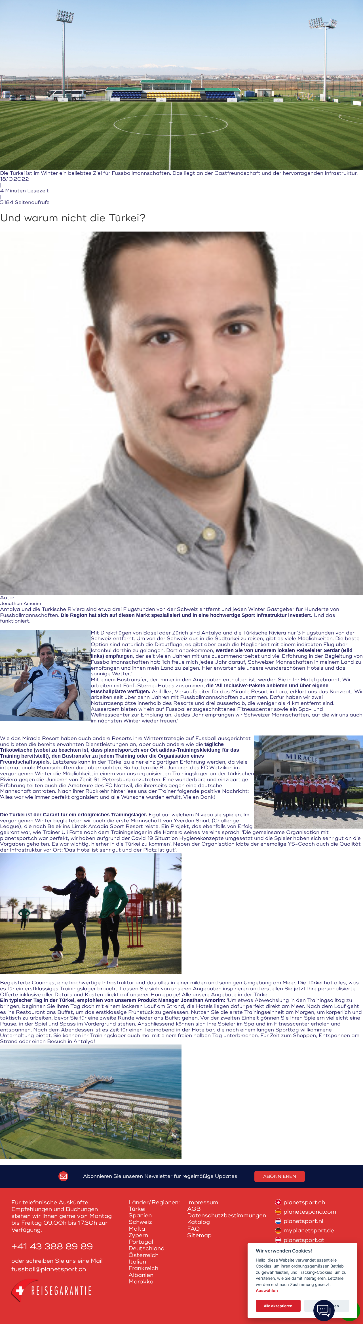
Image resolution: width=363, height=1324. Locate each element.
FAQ (193, 1228)
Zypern (138, 1235)
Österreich (143, 1255)
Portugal (140, 1241)
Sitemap (199, 1235)
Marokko (140, 1281)
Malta (136, 1228)
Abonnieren (279, 1176)
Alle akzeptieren (278, 1306)
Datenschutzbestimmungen (226, 1215)
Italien (137, 1261)
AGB (194, 1208)
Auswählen (267, 1290)
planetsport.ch (304, 1202)
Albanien (140, 1275)
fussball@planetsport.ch (48, 1269)
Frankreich (143, 1268)
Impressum (202, 1202)
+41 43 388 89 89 (52, 1246)
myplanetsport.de (309, 1230)
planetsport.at (304, 1240)
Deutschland (146, 1248)
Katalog (198, 1222)
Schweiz (140, 1222)
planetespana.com (310, 1212)
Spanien (140, 1215)
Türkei (136, 1208)
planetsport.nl (303, 1221)
